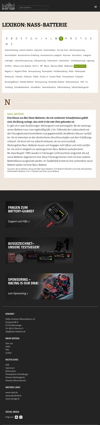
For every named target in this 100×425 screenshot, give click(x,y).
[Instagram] (20, 417)
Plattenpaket (80, 71)
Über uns (9, 344)
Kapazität (38, 50)
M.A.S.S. (36, 66)
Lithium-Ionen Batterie (22, 66)
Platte (71, 71)
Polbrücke (28, 77)
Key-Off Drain (62, 50)
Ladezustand (52, 61)
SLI (86, 82)
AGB (7, 365)
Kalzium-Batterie (26, 50)
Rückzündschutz (72, 82)
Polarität (19, 77)
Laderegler (9, 61)
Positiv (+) (44, 77)
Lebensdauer (64, 61)
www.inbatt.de (11, 393)
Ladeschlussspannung (23, 61)
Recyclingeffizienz (12, 82)
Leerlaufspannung (78, 61)
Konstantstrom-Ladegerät (51, 55)
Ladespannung (40, 61)
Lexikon (8, 353)
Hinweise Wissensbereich (15, 381)
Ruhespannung (41, 82)
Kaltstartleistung (11, 50)
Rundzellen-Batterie (56, 82)
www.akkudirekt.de (13, 396)
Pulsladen (79, 77)
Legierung (90, 61)
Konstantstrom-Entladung (28, 55)
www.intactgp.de (12, 399)
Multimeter (68, 66)
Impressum (10, 368)
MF (41, 66)
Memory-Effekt (57, 66)
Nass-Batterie (80, 66)
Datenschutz (10, 371)
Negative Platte (21, 71)
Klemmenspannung (77, 50)
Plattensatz (9, 77)
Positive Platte (55, 77)
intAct (7, 347)
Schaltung (9, 87)
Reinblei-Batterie (27, 82)
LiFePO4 (8, 66)
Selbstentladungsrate (80, 87)
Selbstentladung (63, 87)
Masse (46, 66)
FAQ (7, 350)
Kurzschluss (77, 55)
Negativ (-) (9, 71)
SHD (82, 82)
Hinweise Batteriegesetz (15, 377)
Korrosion (67, 55)
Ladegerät (87, 55)
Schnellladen (36, 87)
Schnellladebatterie (21, 87)
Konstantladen (11, 55)
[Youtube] (16, 417)
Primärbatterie (68, 77)
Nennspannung (34, 71)
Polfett (36, 77)
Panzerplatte (47, 71)
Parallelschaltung (60, 71)
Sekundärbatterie (49, 87)
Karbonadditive (49, 50)
